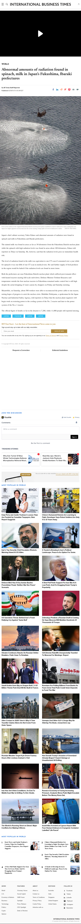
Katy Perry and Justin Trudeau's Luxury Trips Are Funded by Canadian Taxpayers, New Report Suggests (20, 517)
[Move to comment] (77, 89)
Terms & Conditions (39, 897)
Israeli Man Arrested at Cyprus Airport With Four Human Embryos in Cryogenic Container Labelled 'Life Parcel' (60, 828)
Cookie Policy (37, 904)
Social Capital (21, 894)
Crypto (4, 910)
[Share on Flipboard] (65, 89)
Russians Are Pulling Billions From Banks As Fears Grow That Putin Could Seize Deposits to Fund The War (60, 688)
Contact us (36, 894)
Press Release (21, 904)
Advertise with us (38, 907)
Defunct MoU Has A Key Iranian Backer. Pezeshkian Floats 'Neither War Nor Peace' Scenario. (19, 585)
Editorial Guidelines (60, 350)
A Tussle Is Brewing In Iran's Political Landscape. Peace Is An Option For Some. (56, 869)
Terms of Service (51, 335)
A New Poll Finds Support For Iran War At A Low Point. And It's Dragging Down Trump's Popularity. (59, 585)
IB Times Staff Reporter (12, 88)
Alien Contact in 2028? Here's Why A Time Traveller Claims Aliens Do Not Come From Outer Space (19, 723)
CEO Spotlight (21, 907)
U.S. (3, 894)
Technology (5, 904)
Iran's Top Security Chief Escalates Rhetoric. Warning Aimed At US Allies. (57, 857)
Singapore (51, 897)
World (3, 890)
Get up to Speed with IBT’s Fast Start (67, 474)
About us (35, 890)
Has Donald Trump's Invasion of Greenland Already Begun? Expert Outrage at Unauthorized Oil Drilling (59, 758)
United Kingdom (53, 900)
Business (4, 900)
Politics (4, 907)
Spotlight (20, 900)
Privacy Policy (63, 335)
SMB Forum (21, 897)
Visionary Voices (22, 890)
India (49, 894)
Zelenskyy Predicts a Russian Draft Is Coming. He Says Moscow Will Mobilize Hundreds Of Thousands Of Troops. (60, 620)
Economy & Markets (8, 897)
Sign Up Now (26, 474)
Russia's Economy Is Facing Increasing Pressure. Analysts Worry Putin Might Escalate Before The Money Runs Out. (60, 793)
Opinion (4, 914)
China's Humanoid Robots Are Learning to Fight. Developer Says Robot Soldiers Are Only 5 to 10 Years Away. (60, 517)
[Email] (73, 89)
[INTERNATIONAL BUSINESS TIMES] (40, 4)
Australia (51, 890)
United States (52, 904)
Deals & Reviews (22, 910)
